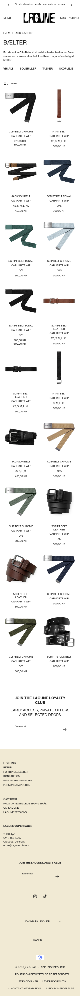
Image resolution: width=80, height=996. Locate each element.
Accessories (24, 33)
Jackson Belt (21, 196)
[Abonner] (64, 729)
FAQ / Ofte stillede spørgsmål (25, 803)
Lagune (30, 967)
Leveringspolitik (54, 981)
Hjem (6, 33)
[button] (7, 18)
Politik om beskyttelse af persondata (42, 974)
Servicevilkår (28, 981)
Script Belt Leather (59, 327)
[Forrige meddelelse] (9, 5)
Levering (9, 763)
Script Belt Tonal (59, 196)
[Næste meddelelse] (71, 5)
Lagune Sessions (15, 812)
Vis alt (8, 68)
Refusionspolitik (53, 967)
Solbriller (28, 68)
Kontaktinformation (26, 988)
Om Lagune (11, 807)
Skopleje (66, 68)
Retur (7, 767)
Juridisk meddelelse (59, 988)
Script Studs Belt (59, 656)
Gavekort (10, 799)
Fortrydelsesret (15, 771)
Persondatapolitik (16, 784)
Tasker (47, 68)
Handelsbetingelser (17, 780)
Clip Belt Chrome (21, 131)
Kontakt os (11, 776)
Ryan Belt (59, 131)
